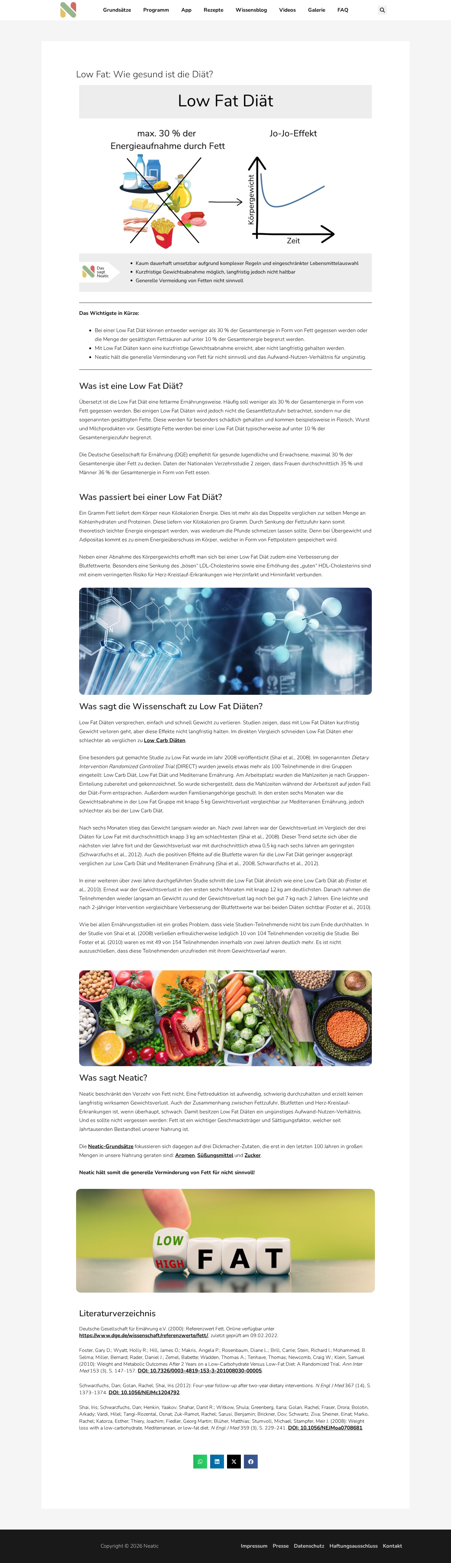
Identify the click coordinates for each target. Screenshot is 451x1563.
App (186, 10)
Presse (281, 1545)
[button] (382, 10)
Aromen (185, 1155)
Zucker (253, 1155)
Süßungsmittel (215, 1155)
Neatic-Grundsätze (110, 1146)
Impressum (254, 1545)
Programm (156, 10)
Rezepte (213, 10)
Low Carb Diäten (164, 740)
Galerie (316, 10)
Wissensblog (251, 10)
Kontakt (392, 1545)
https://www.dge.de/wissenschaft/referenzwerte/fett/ (143, 1335)
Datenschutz (309, 1545)
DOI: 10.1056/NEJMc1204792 (144, 1392)
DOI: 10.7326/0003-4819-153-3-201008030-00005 (200, 1370)
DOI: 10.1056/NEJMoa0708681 (325, 1427)
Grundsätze (117, 10)
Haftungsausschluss (354, 1545)
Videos (287, 10)
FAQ (342, 10)
